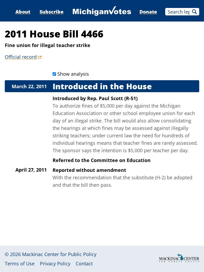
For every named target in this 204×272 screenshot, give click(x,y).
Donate (148, 11)
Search (194, 11)
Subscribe (51, 11)
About (22, 11)
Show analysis (73, 74)
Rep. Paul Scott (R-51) (112, 98)
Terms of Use (20, 263)
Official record (21, 57)
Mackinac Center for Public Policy (59, 254)
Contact (84, 263)
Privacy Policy (55, 263)
